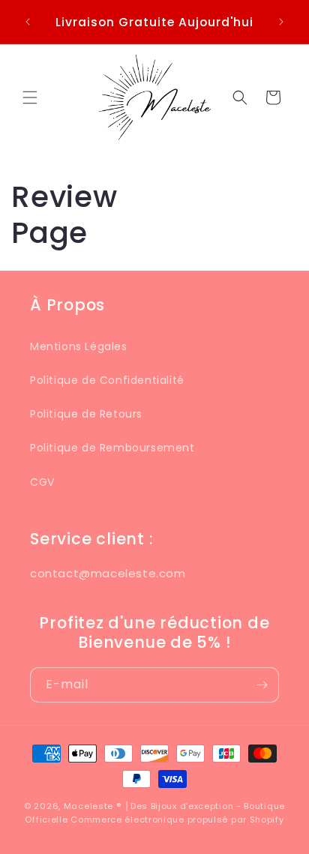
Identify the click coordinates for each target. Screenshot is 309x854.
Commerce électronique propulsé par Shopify (177, 820)
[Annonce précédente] (27, 21)
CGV (42, 482)
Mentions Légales (79, 346)
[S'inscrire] (261, 685)
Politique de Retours (86, 413)
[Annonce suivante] (281, 21)
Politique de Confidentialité (107, 380)
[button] (30, 97)
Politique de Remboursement (112, 447)
